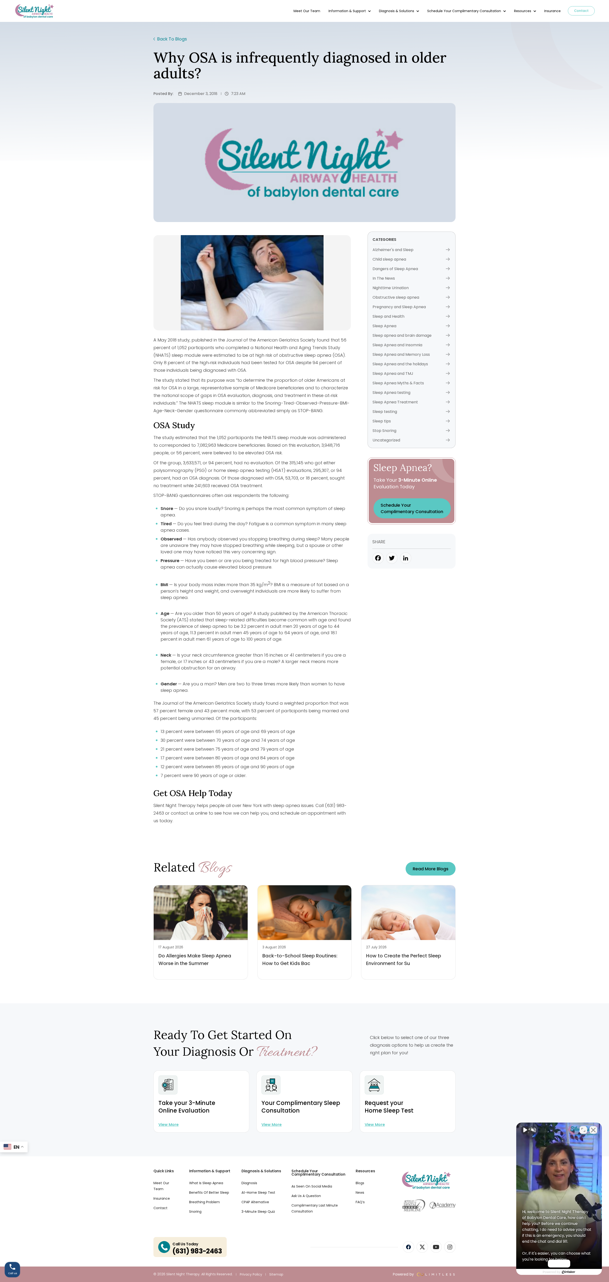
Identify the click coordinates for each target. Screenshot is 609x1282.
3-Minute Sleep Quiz (258, 1211)
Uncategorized (386, 440)
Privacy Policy (251, 1274)
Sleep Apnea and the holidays (400, 364)
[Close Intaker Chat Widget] (593, 1130)
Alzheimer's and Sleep (393, 249)
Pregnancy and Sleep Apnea (399, 307)
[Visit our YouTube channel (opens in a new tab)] (436, 1247)
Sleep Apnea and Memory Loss (401, 354)
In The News (384, 278)
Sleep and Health (388, 316)
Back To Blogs (172, 39)
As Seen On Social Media (311, 1186)
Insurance (552, 11)
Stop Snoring (384, 430)
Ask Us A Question (306, 1195)
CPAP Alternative (255, 1202)
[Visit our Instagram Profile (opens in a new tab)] (450, 1247)
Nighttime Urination (391, 288)
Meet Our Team (307, 11)
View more (168, 1124)
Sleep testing (385, 411)
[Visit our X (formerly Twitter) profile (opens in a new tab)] (422, 1247)
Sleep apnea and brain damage (402, 335)
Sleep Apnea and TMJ (393, 373)
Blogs (360, 1183)
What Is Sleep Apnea (206, 1183)
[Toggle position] (583, 1130)
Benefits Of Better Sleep (209, 1192)
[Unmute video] (525, 1130)
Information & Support (347, 11)
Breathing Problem (204, 1202)
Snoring (195, 1211)
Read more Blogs (430, 869)
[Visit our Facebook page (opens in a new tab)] (408, 1247)
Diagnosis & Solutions (396, 11)
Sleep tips (382, 421)
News (360, 1192)
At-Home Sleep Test (258, 1192)
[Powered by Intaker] (568, 1272)
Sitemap (276, 1274)
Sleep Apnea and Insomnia (397, 345)
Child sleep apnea (389, 259)
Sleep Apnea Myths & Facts (398, 383)
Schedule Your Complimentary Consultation (464, 11)
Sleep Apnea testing (391, 392)
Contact (581, 10)
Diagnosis (249, 1183)
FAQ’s (360, 1202)
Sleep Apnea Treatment (395, 402)
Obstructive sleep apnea (396, 297)
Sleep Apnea (384, 326)
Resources (522, 11)
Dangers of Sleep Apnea (395, 269)
